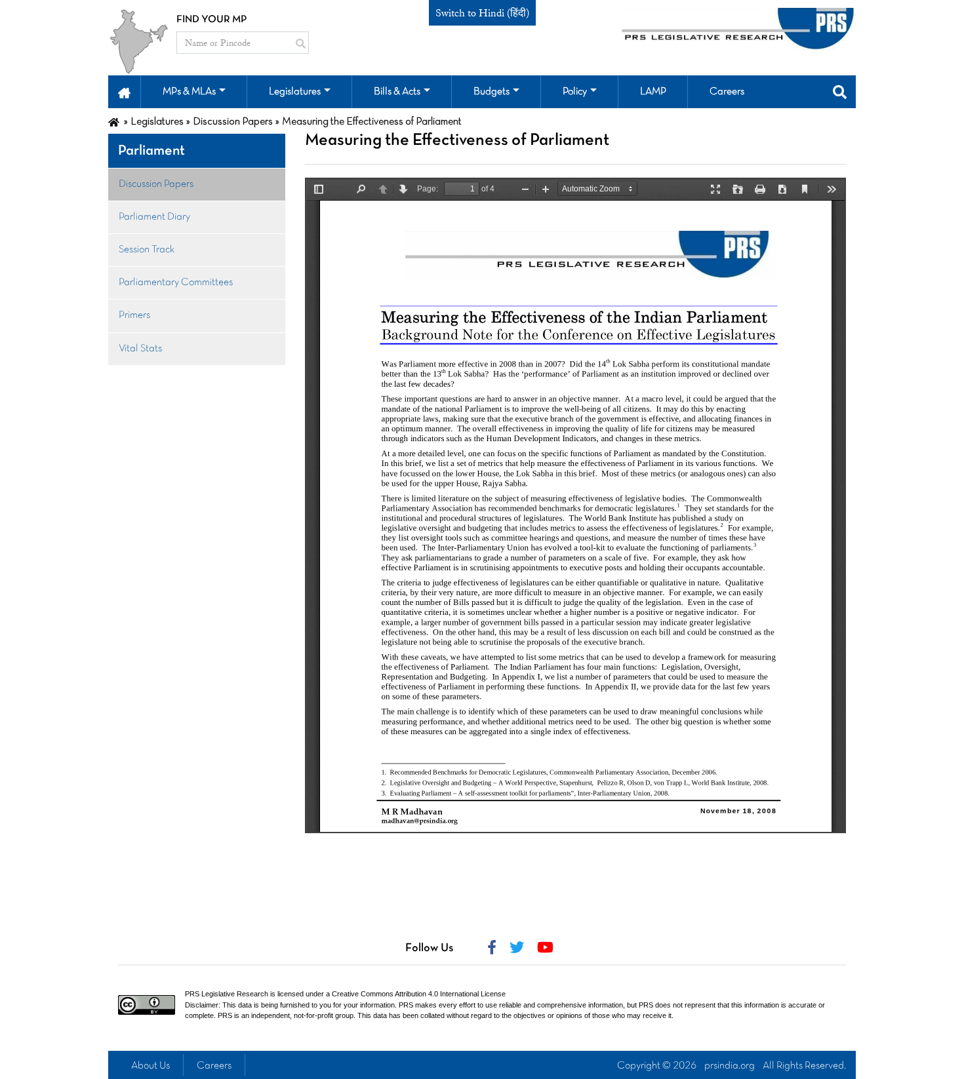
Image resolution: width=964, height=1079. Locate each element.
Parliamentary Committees (176, 282)
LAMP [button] (653, 91)
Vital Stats (140, 348)
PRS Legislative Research (226, 994)
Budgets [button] (491, 91)
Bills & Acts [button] (397, 91)
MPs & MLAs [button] (189, 91)
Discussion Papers (156, 184)
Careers (214, 1065)
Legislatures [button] (295, 91)
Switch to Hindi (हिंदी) (482, 13)
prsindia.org (729, 1065)
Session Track (146, 249)
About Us (150, 1065)
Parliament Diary (154, 217)
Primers (134, 315)
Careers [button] (727, 91)
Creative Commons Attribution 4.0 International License (419, 994)
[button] (124, 91)
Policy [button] (575, 91)
